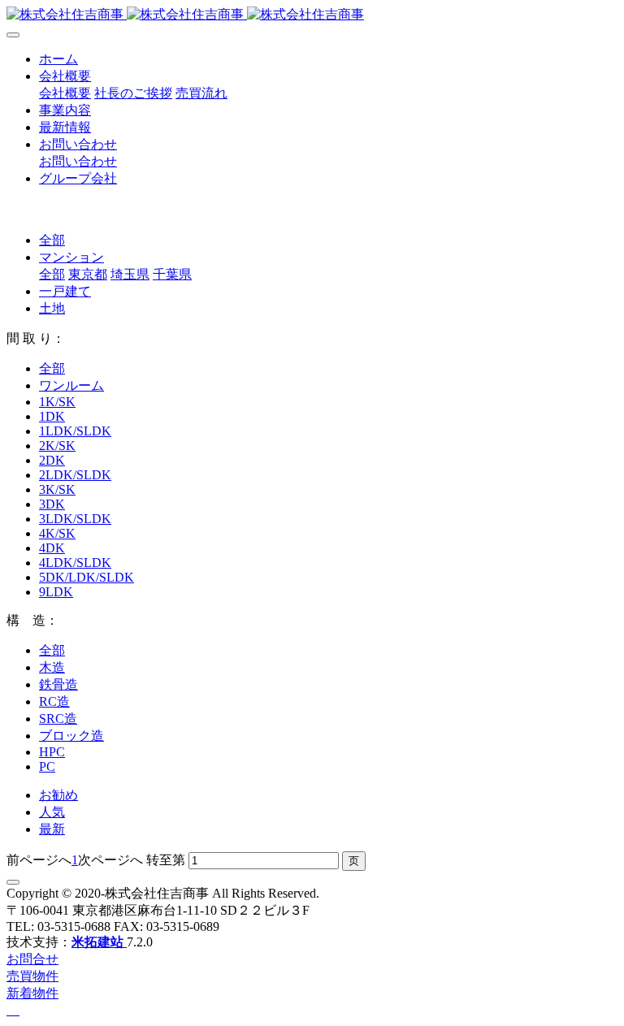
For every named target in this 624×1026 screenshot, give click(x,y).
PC (47, 766)
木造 (52, 667)
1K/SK (57, 402)
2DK (52, 460)
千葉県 (172, 274)
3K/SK (57, 489)
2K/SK (57, 445)
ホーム (58, 59)
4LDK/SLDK (75, 562)
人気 (52, 812)
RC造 (54, 701)
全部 (52, 240)
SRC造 (58, 718)
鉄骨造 (58, 684)
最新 (52, 829)
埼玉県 (130, 274)
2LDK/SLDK (75, 475)
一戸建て (65, 291)
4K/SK (57, 533)
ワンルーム (71, 385)
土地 (52, 308)
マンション (71, 257)
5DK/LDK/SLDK (86, 577)
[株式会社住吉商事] (312, 15)
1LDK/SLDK (75, 431)
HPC (52, 752)
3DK (52, 504)
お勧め (58, 795)
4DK (52, 548)
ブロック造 (71, 735)
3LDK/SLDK (75, 519)
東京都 (87, 274)
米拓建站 (99, 942)
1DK (52, 416)
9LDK (56, 592)
